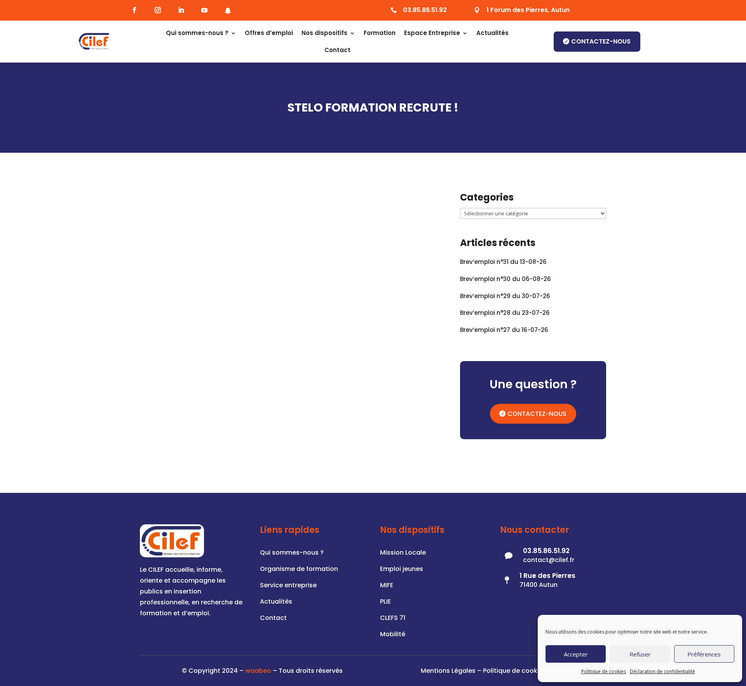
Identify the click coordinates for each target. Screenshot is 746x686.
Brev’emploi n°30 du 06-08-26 (505, 279)
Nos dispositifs (324, 33)
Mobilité (392, 635)
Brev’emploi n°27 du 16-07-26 (504, 330)
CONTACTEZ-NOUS (536, 413)
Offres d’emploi (269, 33)
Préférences (704, 654)
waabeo (258, 670)
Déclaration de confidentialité (662, 671)
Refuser (640, 654)
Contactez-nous (601, 41)
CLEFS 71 (392, 618)
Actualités (492, 33)
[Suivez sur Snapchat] (228, 10)
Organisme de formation (299, 569)
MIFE (386, 586)
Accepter (576, 654)
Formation (380, 33)
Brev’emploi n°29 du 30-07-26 (505, 296)
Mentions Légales (448, 670)
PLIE (385, 602)
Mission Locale (403, 553)
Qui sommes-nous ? (197, 33)
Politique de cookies (603, 671)
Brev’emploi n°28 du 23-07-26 (505, 313)
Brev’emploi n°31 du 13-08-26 (503, 262)
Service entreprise (288, 586)
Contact (337, 50)
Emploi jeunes (401, 569)
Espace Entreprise (432, 33)
